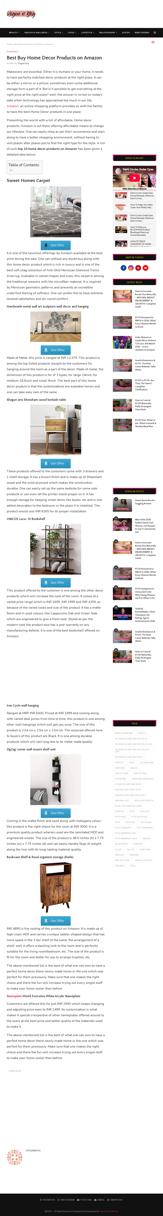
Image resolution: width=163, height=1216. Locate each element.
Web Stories (142, 32)
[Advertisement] (98, 13)
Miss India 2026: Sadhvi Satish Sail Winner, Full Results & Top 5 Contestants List (145, 525)
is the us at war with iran (128, 806)
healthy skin (140, 773)
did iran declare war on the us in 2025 (132, 750)
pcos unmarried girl (125, 833)
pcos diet (130, 822)
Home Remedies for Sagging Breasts (145, 502)
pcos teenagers (123, 828)
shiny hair (145, 849)
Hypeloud (104, 1211)
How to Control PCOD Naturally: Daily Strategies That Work (143, 405)
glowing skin (146, 763)
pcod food (120, 817)
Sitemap (114, 1211)
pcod (132, 811)
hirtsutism (120, 779)
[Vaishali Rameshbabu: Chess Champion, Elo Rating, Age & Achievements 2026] (122, 613)
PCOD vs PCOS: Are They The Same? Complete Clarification (144, 385)
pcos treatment (145, 828)
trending (134, 855)
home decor (15, 1071)
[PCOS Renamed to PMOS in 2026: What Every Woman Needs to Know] (122, 322)
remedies (138, 844)
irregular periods (144, 800)
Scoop (126, 32)
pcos (117, 822)
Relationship (107, 32)
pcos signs (146, 822)
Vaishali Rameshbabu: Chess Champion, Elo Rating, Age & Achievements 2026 (145, 615)
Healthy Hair (121, 773)
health (134, 768)
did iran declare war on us (129, 757)
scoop (118, 849)
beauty (141, 733)
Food (71, 32)
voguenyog (23, 63)
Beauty (13, 32)
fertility (119, 763)
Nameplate (14, 996)
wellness (119, 866)
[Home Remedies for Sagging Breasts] (122, 505)
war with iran (122, 860)
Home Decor (13, 52)
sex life (130, 849)
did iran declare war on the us (131, 739)
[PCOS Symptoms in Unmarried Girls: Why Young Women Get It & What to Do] (122, 593)
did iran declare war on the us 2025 (133, 744)
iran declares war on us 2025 (130, 795)
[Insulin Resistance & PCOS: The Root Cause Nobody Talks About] (122, 365)
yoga (132, 866)
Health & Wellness (36, 32)
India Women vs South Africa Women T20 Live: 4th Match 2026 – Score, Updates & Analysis (145, 343)
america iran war (124, 733)
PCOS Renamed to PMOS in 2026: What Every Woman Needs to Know (145, 322)
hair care (120, 768)
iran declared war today (128, 790)
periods (147, 838)
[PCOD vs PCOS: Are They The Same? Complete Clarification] (122, 385)
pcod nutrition (139, 817)
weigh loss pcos (143, 860)
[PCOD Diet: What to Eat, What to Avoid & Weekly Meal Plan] (122, 425)
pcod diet (145, 811)
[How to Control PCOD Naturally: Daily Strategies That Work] (122, 405)
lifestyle (119, 811)
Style (57, 32)
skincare (119, 855)
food (131, 763)
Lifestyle (86, 32)
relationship (121, 844)
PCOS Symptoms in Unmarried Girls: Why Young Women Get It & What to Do (145, 593)
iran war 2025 (122, 800)
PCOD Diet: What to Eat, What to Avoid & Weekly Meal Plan (145, 423)
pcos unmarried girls (126, 838)
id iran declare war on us (128, 784)
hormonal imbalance (142, 779)
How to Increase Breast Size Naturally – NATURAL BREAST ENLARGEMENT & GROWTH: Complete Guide (145, 299)
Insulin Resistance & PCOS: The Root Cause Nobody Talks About (145, 365)
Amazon (13, 106)
